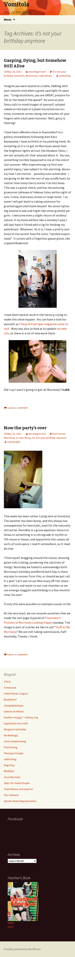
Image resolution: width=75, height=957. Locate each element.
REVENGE (9, 771)
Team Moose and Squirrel (18, 789)
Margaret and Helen (15, 729)
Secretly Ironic (12, 777)
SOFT (11, 927)
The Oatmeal (11, 795)
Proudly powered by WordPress (22, 949)
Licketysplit (13, 442)
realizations (45, 75)
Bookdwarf (10, 699)
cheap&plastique (13, 705)
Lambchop (65, 75)
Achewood (10, 687)
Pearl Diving (10, 747)
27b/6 (7, 681)
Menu (7, 19)
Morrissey (31, 75)
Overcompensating (15, 741)
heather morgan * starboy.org (21, 717)
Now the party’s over (25, 427)
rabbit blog (10, 759)
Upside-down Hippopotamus (20, 801)
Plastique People (13, 753)
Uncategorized (37, 71)
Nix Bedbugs (11, 735)
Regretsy (9, 765)
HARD (11, 923)
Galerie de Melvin (14, 711)
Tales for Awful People (17, 783)
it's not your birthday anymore (49, 437)
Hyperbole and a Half (16, 723)
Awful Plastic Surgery (16, 693)
